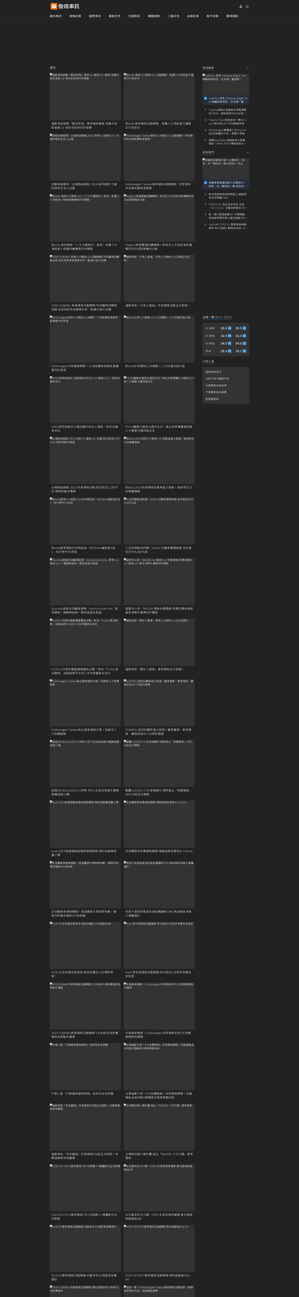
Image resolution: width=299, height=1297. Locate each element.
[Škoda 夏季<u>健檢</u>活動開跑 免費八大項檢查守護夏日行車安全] (159, 96)
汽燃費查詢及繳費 (216, 392)
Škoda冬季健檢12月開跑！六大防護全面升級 (155, 366)
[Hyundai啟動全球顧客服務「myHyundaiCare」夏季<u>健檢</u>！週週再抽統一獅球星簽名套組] (85, 581)
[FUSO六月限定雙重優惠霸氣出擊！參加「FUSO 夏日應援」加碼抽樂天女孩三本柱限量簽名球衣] (85, 642)
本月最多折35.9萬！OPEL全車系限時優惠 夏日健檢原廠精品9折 (159, 1216)
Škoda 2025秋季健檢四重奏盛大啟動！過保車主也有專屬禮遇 (158, 489)
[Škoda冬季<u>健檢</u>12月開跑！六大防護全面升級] (159, 339)
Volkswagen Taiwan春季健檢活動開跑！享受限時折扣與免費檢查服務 (158, 186)
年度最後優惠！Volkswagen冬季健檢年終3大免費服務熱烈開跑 (158, 1035)
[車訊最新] (248, 68)
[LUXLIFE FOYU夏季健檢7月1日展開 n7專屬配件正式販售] (85, 1187)
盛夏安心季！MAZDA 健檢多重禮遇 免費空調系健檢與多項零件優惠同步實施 (159, 610)
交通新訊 (134, 16)
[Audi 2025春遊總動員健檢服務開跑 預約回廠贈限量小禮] (85, 824)
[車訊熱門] (248, 152)
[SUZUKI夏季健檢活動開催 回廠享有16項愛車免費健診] (85, 1248)
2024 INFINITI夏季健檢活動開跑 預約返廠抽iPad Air (157, 1277)
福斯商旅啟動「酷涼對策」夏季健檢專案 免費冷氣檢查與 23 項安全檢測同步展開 (84, 125)
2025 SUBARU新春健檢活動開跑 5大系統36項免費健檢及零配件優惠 (84, 1035)
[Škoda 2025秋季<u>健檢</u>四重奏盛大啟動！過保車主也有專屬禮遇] (159, 460)
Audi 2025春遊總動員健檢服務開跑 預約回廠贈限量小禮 (83, 853)
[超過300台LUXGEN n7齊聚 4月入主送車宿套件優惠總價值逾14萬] (85, 763)
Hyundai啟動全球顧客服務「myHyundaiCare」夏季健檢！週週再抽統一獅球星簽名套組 (84, 610)
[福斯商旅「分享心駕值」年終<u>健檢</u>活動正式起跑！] (159, 278)
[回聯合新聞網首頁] (54, 6)
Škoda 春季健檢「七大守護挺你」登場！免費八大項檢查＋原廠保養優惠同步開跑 (84, 247)
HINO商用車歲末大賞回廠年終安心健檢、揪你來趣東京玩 (84, 428)
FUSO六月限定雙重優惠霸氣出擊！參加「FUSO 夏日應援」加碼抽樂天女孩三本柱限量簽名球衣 (84, 671)
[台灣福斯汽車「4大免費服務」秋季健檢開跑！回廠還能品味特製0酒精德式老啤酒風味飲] (159, 1066)
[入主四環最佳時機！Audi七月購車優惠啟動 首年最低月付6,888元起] (159, 521)
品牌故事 (193, 16)
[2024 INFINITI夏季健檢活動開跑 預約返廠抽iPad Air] (159, 1248)
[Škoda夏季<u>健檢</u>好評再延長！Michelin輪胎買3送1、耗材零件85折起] (85, 521)
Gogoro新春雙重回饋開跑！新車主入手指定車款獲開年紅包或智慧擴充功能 (158, 247)
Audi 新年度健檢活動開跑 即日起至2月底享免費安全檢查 (158, 974)
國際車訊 (95, 16)
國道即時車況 (213, 372)
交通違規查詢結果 (216, 385)
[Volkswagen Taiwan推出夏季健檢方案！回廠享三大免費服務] (85, 702)
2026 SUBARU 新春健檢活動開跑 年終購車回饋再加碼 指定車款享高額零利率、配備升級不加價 (84, 307)
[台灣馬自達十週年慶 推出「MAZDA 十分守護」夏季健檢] (159, 1127)
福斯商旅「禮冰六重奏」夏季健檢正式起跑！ (155, 669)
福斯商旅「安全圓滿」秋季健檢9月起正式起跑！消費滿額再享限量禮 (84, 1156)
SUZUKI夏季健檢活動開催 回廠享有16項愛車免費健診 (84, 1277)
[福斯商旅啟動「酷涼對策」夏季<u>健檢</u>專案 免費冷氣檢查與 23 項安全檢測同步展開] (85, 96)
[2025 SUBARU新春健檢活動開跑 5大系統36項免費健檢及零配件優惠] (85, 1006)
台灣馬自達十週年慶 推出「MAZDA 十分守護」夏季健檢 (159, 1156)
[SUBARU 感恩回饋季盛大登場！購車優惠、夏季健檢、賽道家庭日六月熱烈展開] (159, 702)
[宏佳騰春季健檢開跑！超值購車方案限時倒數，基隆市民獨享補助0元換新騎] (85, 884)
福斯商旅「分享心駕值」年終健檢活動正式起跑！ (157, 305)
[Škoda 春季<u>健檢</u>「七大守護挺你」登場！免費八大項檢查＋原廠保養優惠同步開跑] (85, 217)
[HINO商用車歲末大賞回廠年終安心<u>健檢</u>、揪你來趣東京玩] (85, 399)
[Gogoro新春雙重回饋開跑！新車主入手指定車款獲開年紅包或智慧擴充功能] (159, 217)
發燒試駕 (75, 16)
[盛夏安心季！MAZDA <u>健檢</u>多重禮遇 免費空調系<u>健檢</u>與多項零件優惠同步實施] (159, 581)
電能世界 (115, 16)
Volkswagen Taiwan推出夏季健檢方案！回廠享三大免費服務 (84, 731)
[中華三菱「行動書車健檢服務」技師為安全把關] (85, 1066)
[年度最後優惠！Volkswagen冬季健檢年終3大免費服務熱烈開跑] (159, 1006)
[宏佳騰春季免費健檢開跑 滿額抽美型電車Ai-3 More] (159, 824)
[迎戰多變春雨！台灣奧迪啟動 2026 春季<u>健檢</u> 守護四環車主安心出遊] (85, 157)
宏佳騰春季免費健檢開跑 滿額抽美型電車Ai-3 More (159, 851)
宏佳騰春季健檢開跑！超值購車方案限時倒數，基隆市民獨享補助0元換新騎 (83, 913)
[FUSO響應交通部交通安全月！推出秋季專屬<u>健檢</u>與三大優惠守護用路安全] (159, 399)
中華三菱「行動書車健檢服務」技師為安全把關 (82, 1093)
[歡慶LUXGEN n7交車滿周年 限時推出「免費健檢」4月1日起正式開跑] (159, 763)
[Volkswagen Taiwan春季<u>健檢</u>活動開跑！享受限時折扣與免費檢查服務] (159, 157)
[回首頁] (69, 6)
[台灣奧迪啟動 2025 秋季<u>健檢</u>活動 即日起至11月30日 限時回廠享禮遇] (85, 460)
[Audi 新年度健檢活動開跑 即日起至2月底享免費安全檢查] (159, 945)
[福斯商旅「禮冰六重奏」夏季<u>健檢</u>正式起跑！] (159, 642)
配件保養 (213, 16)
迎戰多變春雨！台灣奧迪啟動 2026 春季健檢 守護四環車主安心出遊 (84, 186)
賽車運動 (232, 16)
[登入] (241, 7)
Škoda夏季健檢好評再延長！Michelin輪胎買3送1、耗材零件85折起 (83, 550)
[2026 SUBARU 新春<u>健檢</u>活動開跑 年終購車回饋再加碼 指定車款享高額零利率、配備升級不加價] (85, 278)
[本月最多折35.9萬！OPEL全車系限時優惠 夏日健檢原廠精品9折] (159, 1187)
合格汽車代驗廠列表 (217, 378)
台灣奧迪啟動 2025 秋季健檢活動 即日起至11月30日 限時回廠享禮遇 (84, 489)
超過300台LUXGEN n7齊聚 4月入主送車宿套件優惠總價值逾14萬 (85, 792)
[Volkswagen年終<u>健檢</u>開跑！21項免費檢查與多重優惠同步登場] (85, 339)
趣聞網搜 (154, 16)
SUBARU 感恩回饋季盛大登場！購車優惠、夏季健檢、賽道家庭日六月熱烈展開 (158, 731)
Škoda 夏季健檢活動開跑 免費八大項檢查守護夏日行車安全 (158, 125)
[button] (246, 6)
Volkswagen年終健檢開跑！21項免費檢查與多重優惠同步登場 (85, 368)
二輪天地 (173, 16)
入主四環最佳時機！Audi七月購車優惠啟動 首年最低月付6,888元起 (158, 550)
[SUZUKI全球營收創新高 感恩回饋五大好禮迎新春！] (85, 945)
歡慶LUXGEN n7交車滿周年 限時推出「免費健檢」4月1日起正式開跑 (158, 792)
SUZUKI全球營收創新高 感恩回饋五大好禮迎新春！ (82, 974)
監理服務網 (212, 399)
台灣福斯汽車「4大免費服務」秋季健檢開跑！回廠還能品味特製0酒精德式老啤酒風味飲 (158, 1095)
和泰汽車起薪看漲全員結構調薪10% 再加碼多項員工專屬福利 (158, 913)
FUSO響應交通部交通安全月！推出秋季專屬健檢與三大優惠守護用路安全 (158, 428)
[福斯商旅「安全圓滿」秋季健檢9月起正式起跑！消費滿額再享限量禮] (85, 1127)
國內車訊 (56, 16)
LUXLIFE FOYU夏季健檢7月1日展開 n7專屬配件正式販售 (84, 1216)
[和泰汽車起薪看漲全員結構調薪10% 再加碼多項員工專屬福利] (159, 884)
